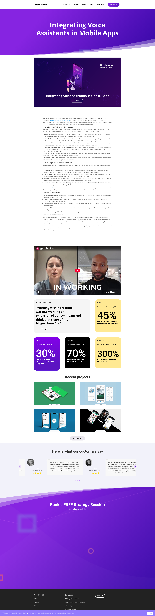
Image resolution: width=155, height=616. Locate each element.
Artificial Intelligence (70, 609)
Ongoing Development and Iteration (75, 602)
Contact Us (113, 4)
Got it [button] (150, 613)
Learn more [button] (70, 613)
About (84, 4)
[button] (135, 466)
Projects (76, 4)
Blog (91, 4)
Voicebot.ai (52, 188)
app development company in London (60, 120)
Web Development (70, 606)
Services (65, 4)
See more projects (77, 438)
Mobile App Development (72, 599)
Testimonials (100, 4)
